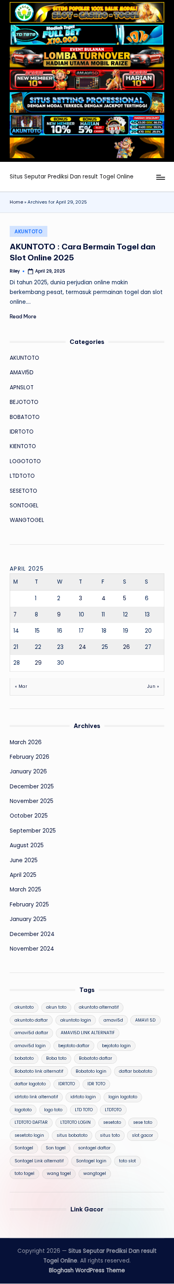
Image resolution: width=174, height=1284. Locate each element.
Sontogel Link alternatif (39, 1161)
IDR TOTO (96, 1084)
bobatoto (24, 1058)
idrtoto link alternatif (36, 1097)
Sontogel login (91, 1161)
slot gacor (142, 1135)
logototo (23, 1110)
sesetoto (112, 1122)
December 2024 (32, 934)
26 (126, 647)
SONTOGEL (24, 505)
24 (82, 647)
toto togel (24, 1173)
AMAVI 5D (145, 1020)
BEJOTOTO (24, 402)
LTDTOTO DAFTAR (31, 1122)
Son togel (56, 1148)
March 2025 (25, 889)
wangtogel (94, 1173)
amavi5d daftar (31, 1033)
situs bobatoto (72, 1135)
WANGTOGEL (27, 520)
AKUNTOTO (28, 231)
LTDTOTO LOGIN (75, 1122)
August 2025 (27, 845)
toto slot (127, 1161)
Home (16, 202)
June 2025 (24, 860)
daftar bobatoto (135, 1071)
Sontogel (24, 1148)
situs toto (110, 1135)
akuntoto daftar (31, 1020)
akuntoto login (75, 1020)
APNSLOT (22, 387)
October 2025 (29, 816)
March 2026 (26, 742)
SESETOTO (23, 491)
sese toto (142, 1122)
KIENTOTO (23, 446)
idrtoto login (83, 1097)
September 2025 (33, 831)
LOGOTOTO (25, 461)
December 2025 (32, 786)
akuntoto (24, 1007)
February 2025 (29, 904)
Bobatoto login (91, 1071)
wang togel (59, 1173)
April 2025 (23, 875)
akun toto (56, 1007)
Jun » (153, 686)
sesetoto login (29, 1135)
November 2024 (32, 949)
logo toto (53, 1110)
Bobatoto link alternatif (39, 1071)
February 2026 (29, 757)
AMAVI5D (22, 372)
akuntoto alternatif (99, 1007)
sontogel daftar (94, 1148)
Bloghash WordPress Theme (87, 1270)
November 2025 (31, 801)
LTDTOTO (22, 476)
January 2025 (28, 919)
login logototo (122, 1097)
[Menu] (160, 177)
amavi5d (113, 1020)
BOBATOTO (25, 417)
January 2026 (28, 771)
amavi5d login (30, 1046)
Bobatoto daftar (95, 1058)
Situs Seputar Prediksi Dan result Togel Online (72, 176)
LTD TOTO (84, 1110)
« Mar (21, 686)
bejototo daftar (73, 1046)
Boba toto (56, 1058)
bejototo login (116, 1046)
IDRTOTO (22, 432)
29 (38, 663)
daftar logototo (30, 1084)
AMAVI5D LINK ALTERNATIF (88, 1033)
